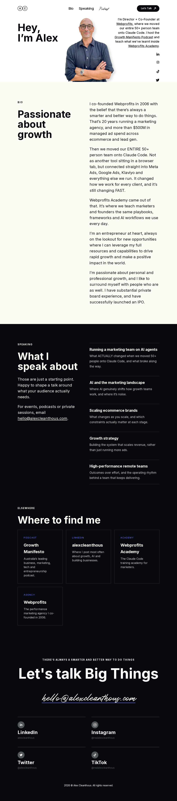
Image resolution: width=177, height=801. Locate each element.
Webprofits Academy (143, 46)
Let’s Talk (146, 8)
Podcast (104, 8)
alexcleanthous (26, 737)
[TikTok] (158, 71)
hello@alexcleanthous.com (42, 418)
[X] (157, 80)
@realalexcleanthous (103, 737)
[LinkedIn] (157, 54)
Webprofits (124, 24)
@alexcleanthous (27, 767)
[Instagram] (157, 62)
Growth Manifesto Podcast (134, 37)
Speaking (86, 8)
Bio (70, 8)
